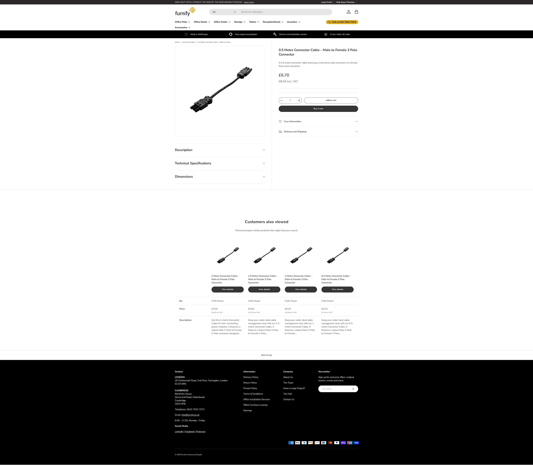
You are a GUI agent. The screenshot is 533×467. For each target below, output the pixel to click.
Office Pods (181, 21)
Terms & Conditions (253, 393)
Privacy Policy (250, 388)
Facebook (189, 431)
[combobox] (270, 12)
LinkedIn (179, 431)
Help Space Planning (345, 2)
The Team (288, 382)
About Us (288, 377)
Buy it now (318, 108)
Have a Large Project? (294, 388)
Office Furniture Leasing (255, 404)
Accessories (181, 27)
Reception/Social (271, 21)
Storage (238, 21)
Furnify (183, 455)
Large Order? (326, 2)
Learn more (249, 2)
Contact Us (288, 399)
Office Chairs (220, 21)
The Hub (287, 393)
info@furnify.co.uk (190, 414)
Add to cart (331, 100)
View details (227, 289)
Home (177, 42)
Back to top (266, 355)
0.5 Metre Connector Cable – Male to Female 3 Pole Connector (214, 42)
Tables (252, 21)
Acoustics (292, 21)
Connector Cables (188, 42)
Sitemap (247, 410)
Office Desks (200, 21)
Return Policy (250, 382)
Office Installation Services (256, 399)
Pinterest (200, 431)
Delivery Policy (250, 377)
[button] (356, 12)
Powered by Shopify (194, 455)
